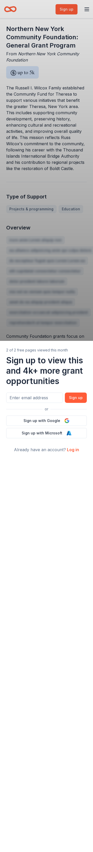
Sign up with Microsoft (42, 433)
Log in (73, 449)
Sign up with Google (42, 420)
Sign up (76, 397)
